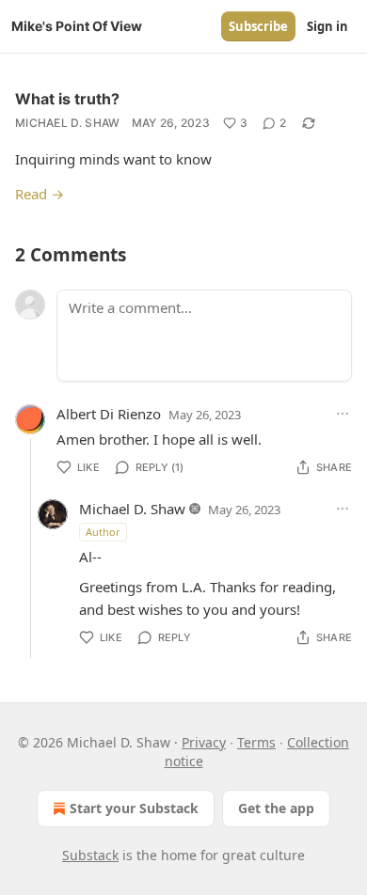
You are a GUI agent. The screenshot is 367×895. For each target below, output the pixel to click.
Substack (90, 855)
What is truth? (67, 98)
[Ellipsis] (342, 414)
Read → (39, 193)
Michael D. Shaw (67, 123)
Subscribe (258, 26)
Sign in (327, 26)
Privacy (204, 742)
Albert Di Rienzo (108, 413)
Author (103, 532)
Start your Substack (134, 808)
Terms (256, 742)
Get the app (276, 808)
